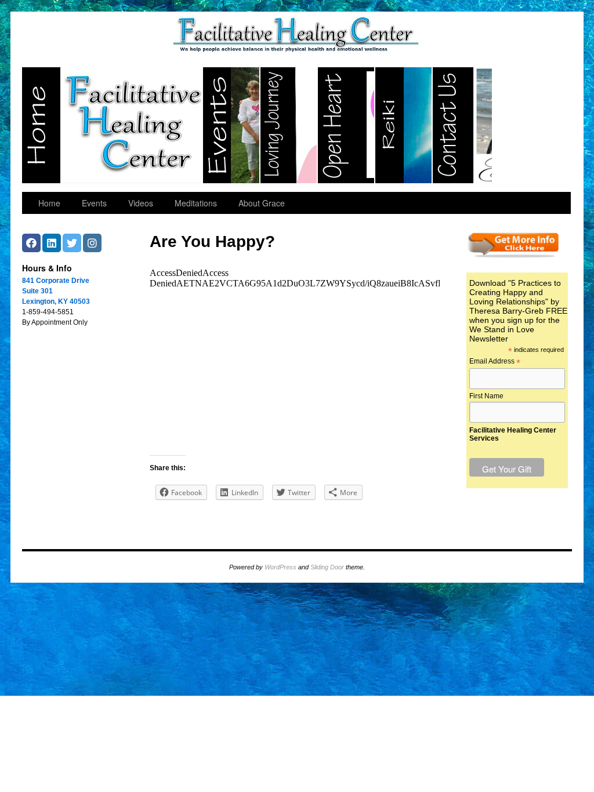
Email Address (494, 361)
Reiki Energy (404, 125)
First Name (486, 396)
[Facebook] (31, 243)
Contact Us (463, 125)
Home (112, 125)
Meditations (196, 203)
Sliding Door (327, 567)
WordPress (280, 567)
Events (231, 125)
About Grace (261, 203)
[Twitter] (72, 243)
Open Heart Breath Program (346, 125)
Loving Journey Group (289, 125)
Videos (140, 203)
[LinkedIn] (51, 243)
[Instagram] (92, 243)
